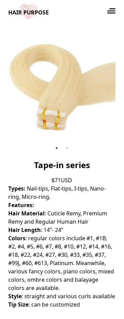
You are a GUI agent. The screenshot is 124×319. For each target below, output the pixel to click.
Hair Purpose (28, 12)
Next (120, 88)
